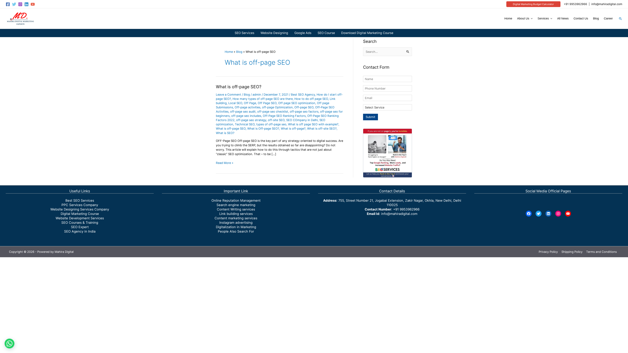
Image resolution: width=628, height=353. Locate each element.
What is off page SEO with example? (313, 124)
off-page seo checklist (272, 111)
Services (543, 18)
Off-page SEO (304, 107)
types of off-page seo (271, 124)
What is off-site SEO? (322, 128)
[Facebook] (8, 4)
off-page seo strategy (251, 120)
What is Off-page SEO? (263, 128)
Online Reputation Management (236, 200)
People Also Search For (236, 231)
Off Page (250, 103)
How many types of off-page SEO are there (263, 99)
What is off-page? (293, 128)
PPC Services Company (79, 205)
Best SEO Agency (303, 94)
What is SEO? (225, 133)
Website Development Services (80, 218)
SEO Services (244, 33)
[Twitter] (14, 4)
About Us (523, 18)
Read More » (224, 163)
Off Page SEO (267, 103)
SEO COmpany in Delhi (302, 120)
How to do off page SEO (311, 99)
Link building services (236, 214)
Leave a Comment (228, 94)
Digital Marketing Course (80, 214)
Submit (370, 117)
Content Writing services (236, 209)
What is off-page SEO (231, 128)
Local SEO (235, 103)
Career (608, 18)
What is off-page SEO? (238, 86)
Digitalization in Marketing (236, 227)
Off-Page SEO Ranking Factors (284, 116)
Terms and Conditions (601, 251)
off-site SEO (276, 120)
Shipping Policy (572, 251)
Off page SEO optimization (296, 103)
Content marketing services (236, 218)
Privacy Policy (548, 251)
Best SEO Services (79, 200)
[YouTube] (33, 4)
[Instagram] (20, 4)
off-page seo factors (304, 111)
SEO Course (326, 33)
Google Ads (302, 33)
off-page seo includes (246, 116)
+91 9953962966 (575, 4)
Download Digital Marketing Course (367, 33)
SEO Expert (80, 227)
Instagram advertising (236, 223)
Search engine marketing (236, 205)
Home (508, 18)
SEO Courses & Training (79, 223)
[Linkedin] (26, 4)
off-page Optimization (277, 107)
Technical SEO (245, 124)
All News (563, 18)
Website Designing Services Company (79, 209)
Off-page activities (247, 107)
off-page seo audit (243, 111)
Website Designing (274, 33)
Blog (596, 18)
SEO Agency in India (80, 231)
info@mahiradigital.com (606, 4)
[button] (533, 4)
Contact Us (581, 18)
